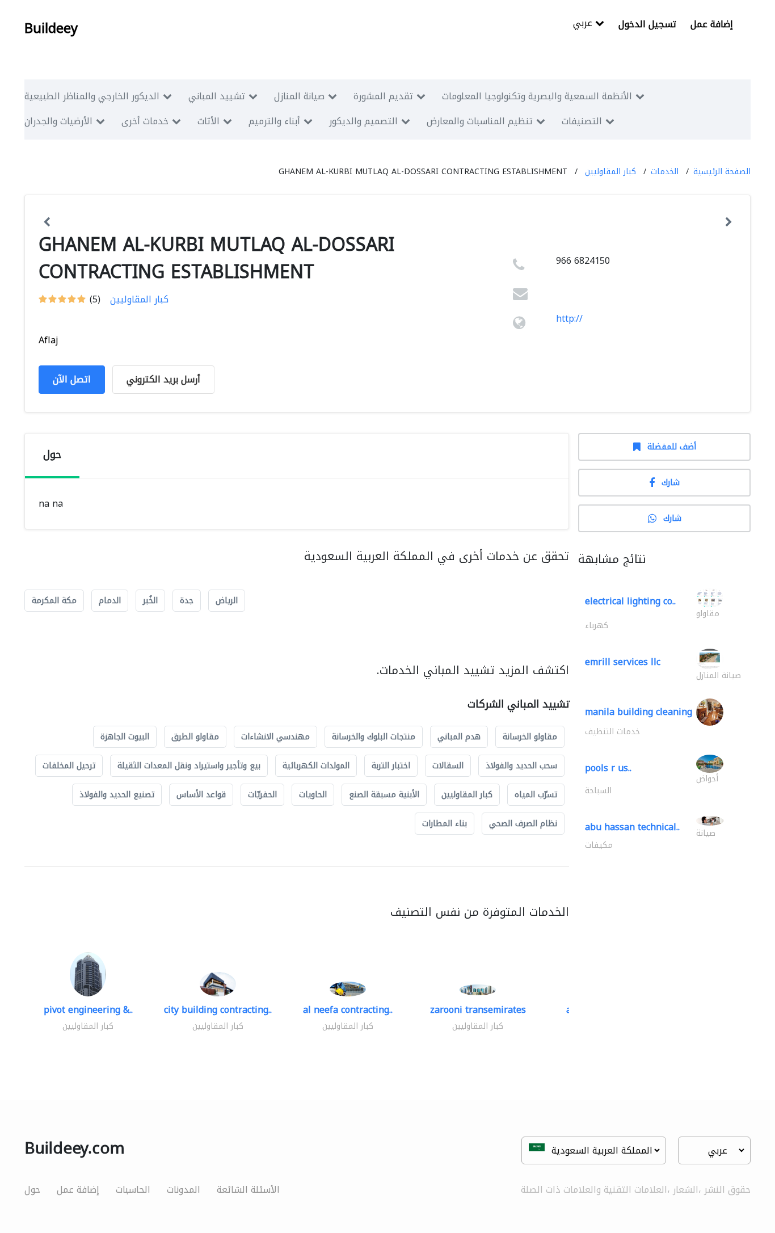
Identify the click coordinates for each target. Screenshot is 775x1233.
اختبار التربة (391, 765)
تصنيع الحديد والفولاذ (116, 794)
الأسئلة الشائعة (248, 1189)
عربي (584, 24)
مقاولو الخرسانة (530, 736)
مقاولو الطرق (195, 736)
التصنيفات (582, 121)
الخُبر (150, 600)
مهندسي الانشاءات (275, 736)
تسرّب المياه (536, 794)
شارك (671, 482)
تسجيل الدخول (647, 24)
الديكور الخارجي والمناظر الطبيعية (91, 96)
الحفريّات (262, 794)
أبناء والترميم (274, 121)
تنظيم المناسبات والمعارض (480, 121)
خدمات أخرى (145, 121)
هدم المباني (459, 736)
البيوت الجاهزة (124, 736)
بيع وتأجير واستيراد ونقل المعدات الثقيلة (188, 765)
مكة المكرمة (54, 600)
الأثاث (208, 121)
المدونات (183, 1189)
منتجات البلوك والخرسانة (373, 736)
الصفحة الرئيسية (722, 171)
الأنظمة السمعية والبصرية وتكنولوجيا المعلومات (537, 96)
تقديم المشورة (383, 96)
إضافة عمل (711, 24)
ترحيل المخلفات (69, 765)
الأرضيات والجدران (58, 121)
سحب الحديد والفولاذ (521, 765)
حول (32, 1189)
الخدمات (665, 171)
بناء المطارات (444, 823)
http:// (569, 318)
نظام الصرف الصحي (523, 823)
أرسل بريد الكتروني (163, 379)
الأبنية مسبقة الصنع (384, 794)
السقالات (448, 765)
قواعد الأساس (201, 794)
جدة (186, 600)
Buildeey (51, 28)
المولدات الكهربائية (316, 765)
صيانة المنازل (299, 96)
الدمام (110, 600)
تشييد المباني (216, 96)
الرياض (227, 600)
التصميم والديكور (363, 121)
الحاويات (313, 794)
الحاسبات (133, 1189)
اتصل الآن (72, 379)
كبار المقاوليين (610, 171)
